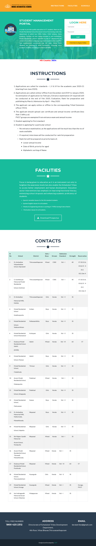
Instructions (57, 6)
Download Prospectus (49, 218)
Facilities (72, 6)
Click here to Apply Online (78, 43)
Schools (85, 6)
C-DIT (55, 542)
